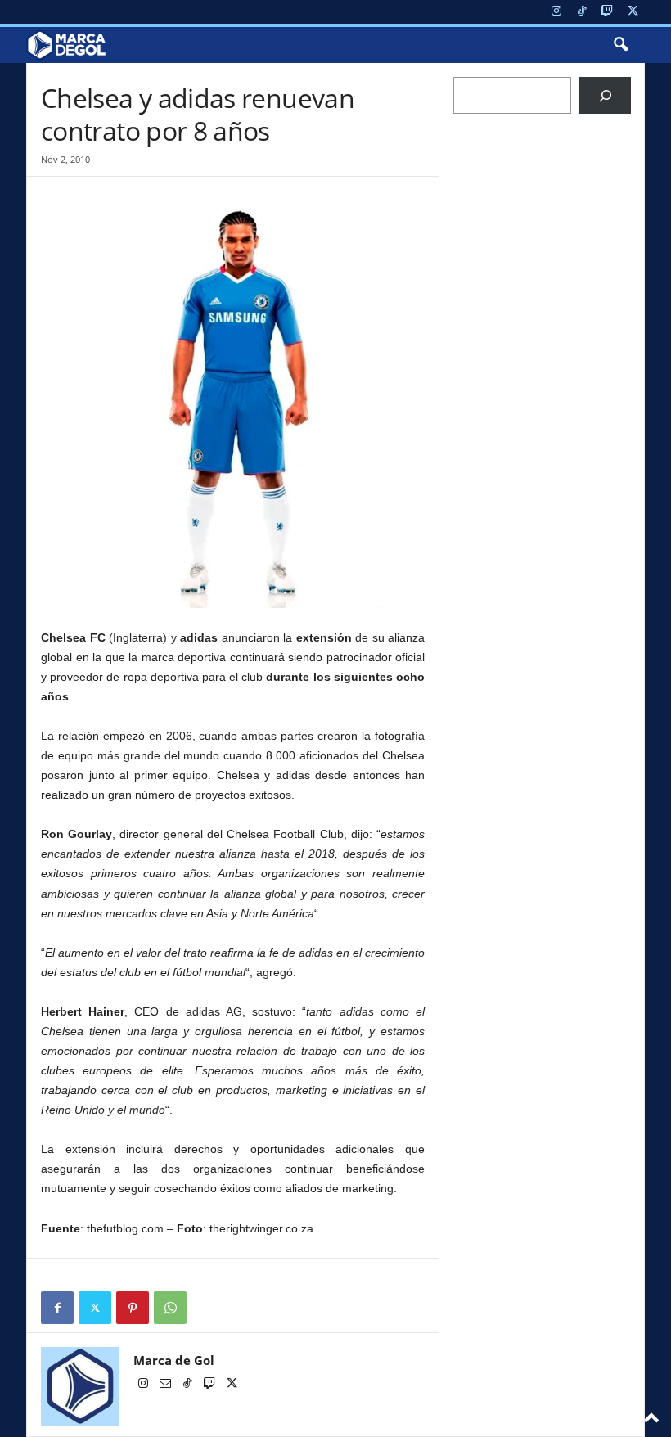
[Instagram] (556, 12)
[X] (632, 12)
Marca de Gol (173, 1360)
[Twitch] (607, 12)
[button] (620, 45)
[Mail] (166, 1384)
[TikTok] (582, 12)
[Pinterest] (132, 1307)
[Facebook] (57, 1307)
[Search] (605, 95)
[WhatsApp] (170, 1307)
